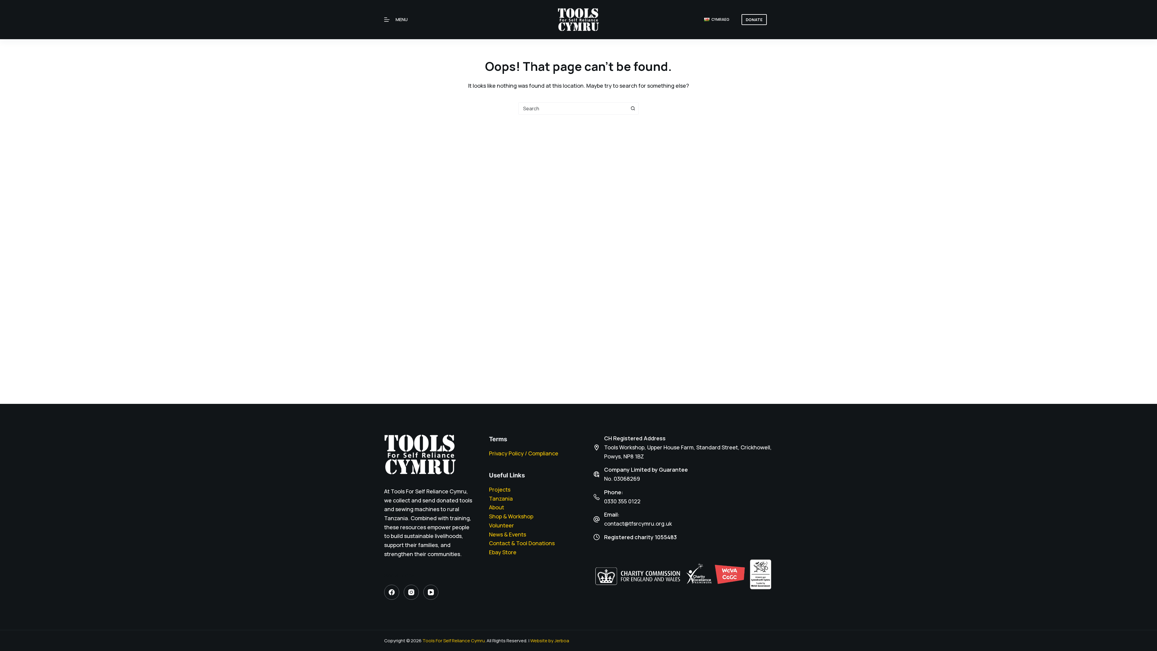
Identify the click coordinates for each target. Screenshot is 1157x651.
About (496, 507)
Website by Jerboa (549, 640)
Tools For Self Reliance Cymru (453, 640)
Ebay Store (502, 552)
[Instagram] (411, 592)
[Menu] (387, 19)
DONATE (754, 19)
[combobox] (573, 108)
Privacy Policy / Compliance (523, 453)
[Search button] (632, 108)
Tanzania (501, 498)
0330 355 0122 (622, 501)
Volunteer (501, 525)
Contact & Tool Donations (522, 543)
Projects (499, 489)
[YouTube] (430, 592)
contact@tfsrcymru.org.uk (638, 523)
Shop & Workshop (511, 516)
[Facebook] (391, 592)
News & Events (507, 534)
